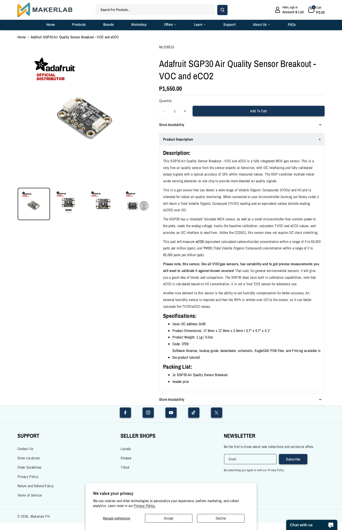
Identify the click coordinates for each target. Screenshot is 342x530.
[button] (316, 10)
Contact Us (25, 448)
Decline (221, 518)
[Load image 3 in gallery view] (103, 204)
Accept (168, 518)
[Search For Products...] (222, 10)
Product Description (178, 139)
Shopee (126, 457)
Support (28, 435)
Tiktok (125, 467)
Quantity (165, 100)
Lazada (126, 448)
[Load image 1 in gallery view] (34, 204)
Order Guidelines (29, 467)
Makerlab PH (40, 516)
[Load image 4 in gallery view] (138, 204)
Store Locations (28, 457)
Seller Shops (138, 435)
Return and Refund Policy (35, 485)
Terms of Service (29, 495)
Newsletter (239, 435)
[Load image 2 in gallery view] (68, 204)
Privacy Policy (27, 476)
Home (21, 37)
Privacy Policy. (145, 505)
